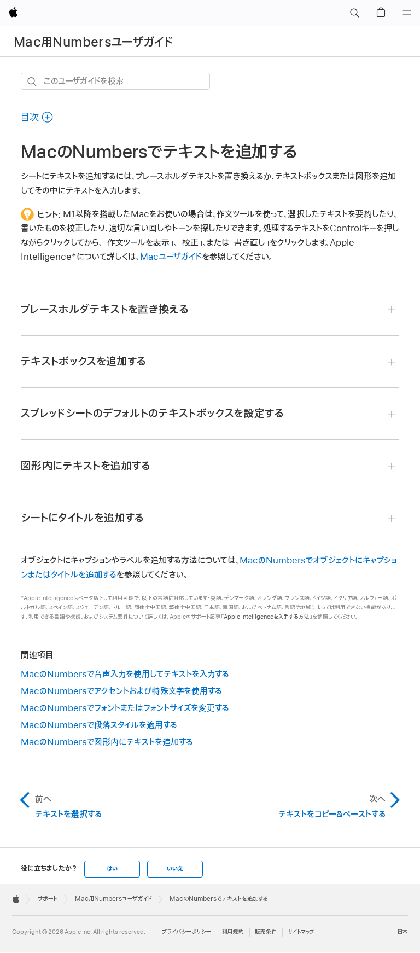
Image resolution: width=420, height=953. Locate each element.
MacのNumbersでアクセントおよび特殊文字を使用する (121, 691)
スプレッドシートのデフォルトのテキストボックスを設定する (152, 413)
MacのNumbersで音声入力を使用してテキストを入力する (125, 674)
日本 (403, 931)
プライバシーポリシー (186, 931)
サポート (47, 899)
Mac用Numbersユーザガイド (93, 42)
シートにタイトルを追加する (82, 518)
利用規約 (233, 931)
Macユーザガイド (171, 257)
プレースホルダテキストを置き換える (105, 310)
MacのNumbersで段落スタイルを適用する (99, 725)
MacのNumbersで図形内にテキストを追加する (107, 742)
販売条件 (266, 931)
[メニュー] (407, 13)
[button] (354, 13)
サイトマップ (301, 931)
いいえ (175, 869)
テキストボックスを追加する (84, 362)
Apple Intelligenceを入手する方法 (267, 616)
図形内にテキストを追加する (86, 466)
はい (112, 869)
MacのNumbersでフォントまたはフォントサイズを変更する (125, 708)
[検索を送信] (32, 82)
